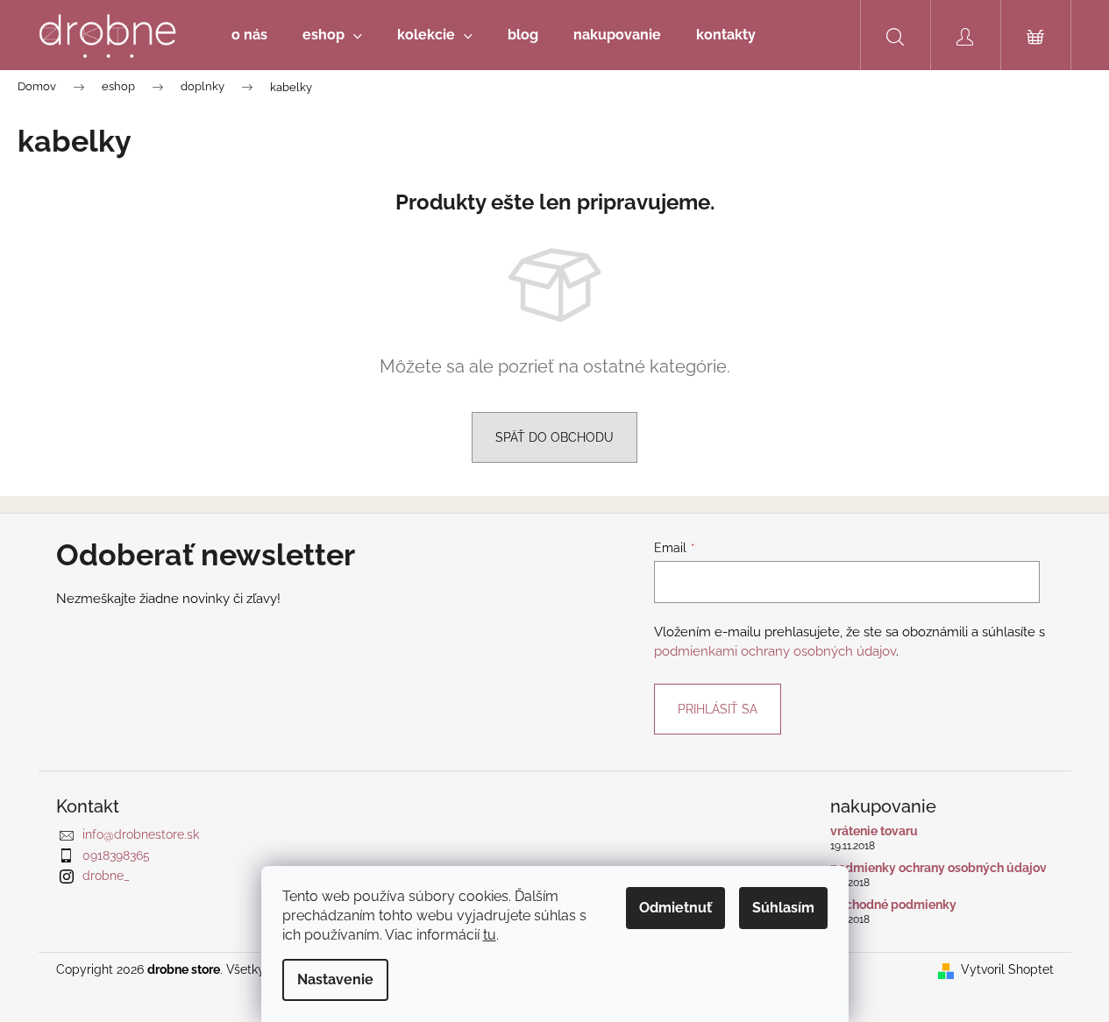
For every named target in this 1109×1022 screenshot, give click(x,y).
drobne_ (106, 876)
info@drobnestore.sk (140, 834)
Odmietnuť (675, 907)
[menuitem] (249, 35)
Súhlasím (783, 907)
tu (489, 934)
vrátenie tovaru (874, 831)
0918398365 (116, 855)
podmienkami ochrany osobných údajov (775, 651)
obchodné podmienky (893, 905)
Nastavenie (335, 979)
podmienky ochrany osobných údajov (938, 868)
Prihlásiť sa (717, 709)
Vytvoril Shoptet (1007, 969)
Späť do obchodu (554, 437)
